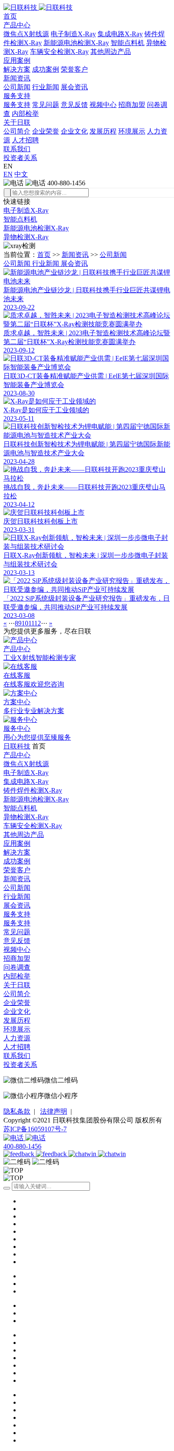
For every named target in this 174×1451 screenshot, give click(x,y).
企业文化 (74, 131)
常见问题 (45, 104)
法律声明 (53, 1111)
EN (8, 174)
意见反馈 (74, 104)
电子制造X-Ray (73, 33)
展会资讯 (74, 87)
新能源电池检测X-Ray (76, 42)
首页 (10, 16)
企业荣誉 (45, 131)
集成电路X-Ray (120, 33)
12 (37, 623)
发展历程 (103, 131)
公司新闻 (16, 87)
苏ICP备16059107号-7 (35, 1129)
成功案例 (45, 69)
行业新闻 (45, 87)
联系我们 (16, 148)
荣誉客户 (74, 69)
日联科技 (16, 746)
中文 (21, 174)
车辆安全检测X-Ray (59, 51)
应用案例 (16, 60)
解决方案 (16, 69)
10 (25, 623)
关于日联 (16, 122)
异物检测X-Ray (26, 236)
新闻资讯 (16, 78)
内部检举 (25, 113)
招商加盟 (131, 104)
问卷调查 (16, 967)
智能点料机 (127, 42)
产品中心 (16, 25)
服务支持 (16, 95)
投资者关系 (20, 157)
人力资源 (16, 1038)
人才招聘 (25, 140)
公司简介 (16, 131)
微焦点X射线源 (26, 33)
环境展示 (131, 131)
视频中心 (103, 104)
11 (31, 623)
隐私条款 (16, 1111)
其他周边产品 (110, 51)
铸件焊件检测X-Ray (32, 790)
